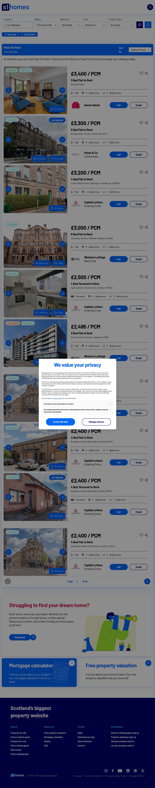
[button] (77, 404)
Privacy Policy (57, 398)
